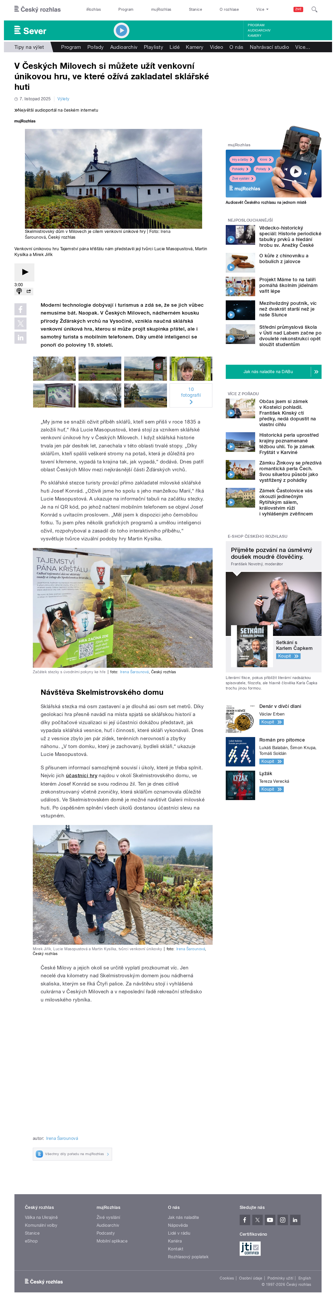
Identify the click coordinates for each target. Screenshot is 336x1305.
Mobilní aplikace (112, 1241)
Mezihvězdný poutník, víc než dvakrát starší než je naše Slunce (288, 308)
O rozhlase (229, 9)
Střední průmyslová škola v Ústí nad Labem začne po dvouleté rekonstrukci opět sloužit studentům (290, 335)
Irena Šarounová (134, 672)
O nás (236, 47)
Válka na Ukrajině (41, 1217)
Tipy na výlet (29, 47)
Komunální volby (41, 1225)
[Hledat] (314, 9)
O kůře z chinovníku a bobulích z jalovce (283, 258)
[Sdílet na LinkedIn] (20, 338)
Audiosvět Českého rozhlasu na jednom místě (266, 202)
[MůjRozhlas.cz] (24, 121)
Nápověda (178, 1225)
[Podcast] (19, 291)
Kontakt (175, 1248)
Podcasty (106, 1233)
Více (302, 47)
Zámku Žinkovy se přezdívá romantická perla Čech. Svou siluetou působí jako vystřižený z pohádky (290, 471)
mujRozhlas (161, 9)
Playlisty (153, 47)
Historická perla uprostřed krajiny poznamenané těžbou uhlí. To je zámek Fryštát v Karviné (289, 443)
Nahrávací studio (269, 47)
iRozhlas (93, 9)
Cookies (227, 1278)
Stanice (195, 9)
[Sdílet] (28, 291)
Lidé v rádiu (179, 1233)
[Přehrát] (24, 272)
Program (125, 9)
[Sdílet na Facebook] (20, 309)
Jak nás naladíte (183, 1217)
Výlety (63, 98)
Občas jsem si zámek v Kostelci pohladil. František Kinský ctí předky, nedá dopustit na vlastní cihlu (287, 413)
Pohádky (238, 169)
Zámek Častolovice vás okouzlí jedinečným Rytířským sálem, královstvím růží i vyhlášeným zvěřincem (286, 502)
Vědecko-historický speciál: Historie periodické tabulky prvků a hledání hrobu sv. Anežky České (290, 236)
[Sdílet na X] (20, 323)
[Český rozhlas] (37, 9)
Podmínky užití (280, 1278)
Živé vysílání (240, 178)
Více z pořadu (243, 394)
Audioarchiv (259, 30)
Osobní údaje (250, 1278)
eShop (31, 1241)
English (304, 1278)
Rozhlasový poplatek (188, 1256)
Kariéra (175, 1241)
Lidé (175, 47)
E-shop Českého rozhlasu (258, 536)
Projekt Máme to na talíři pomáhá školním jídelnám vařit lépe (288, 285)
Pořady (95, 47)
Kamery (254, 36)
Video (216, 47)
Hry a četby (240, 159)
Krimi (263, 159)
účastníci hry (81, 775)
